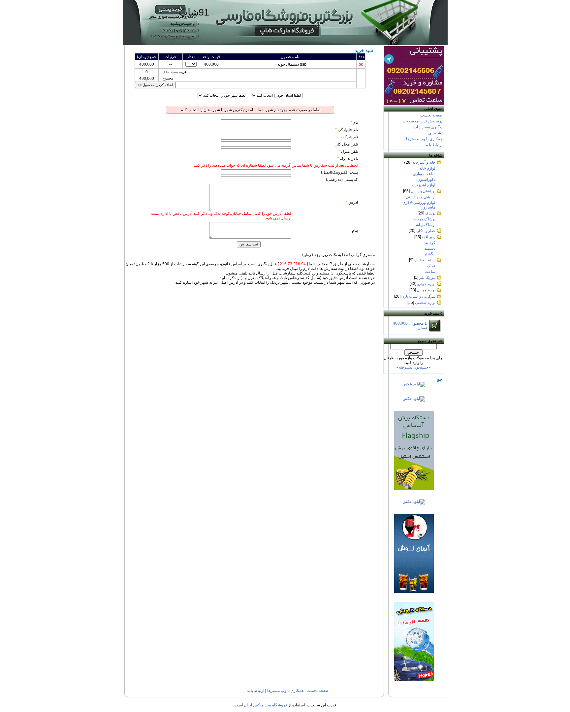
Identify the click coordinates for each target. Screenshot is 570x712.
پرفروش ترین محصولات (422, 121)
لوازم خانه (427, 168)
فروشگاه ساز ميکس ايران (265, 705)
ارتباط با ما (433, 145)
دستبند (430, 248)
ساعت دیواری (424, 174)
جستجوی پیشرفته (413, 367)
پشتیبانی (435, 133)
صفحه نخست (431, 115)
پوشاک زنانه (425, 224)
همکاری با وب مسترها (424, 139)
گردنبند (429, 243)
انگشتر (429, 254)
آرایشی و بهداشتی (420, 197)
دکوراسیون (426, 179)
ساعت (430, 271)
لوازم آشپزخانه (423, 185)
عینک (431, 266)
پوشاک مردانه (424, 219)
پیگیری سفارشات (427, 127)
